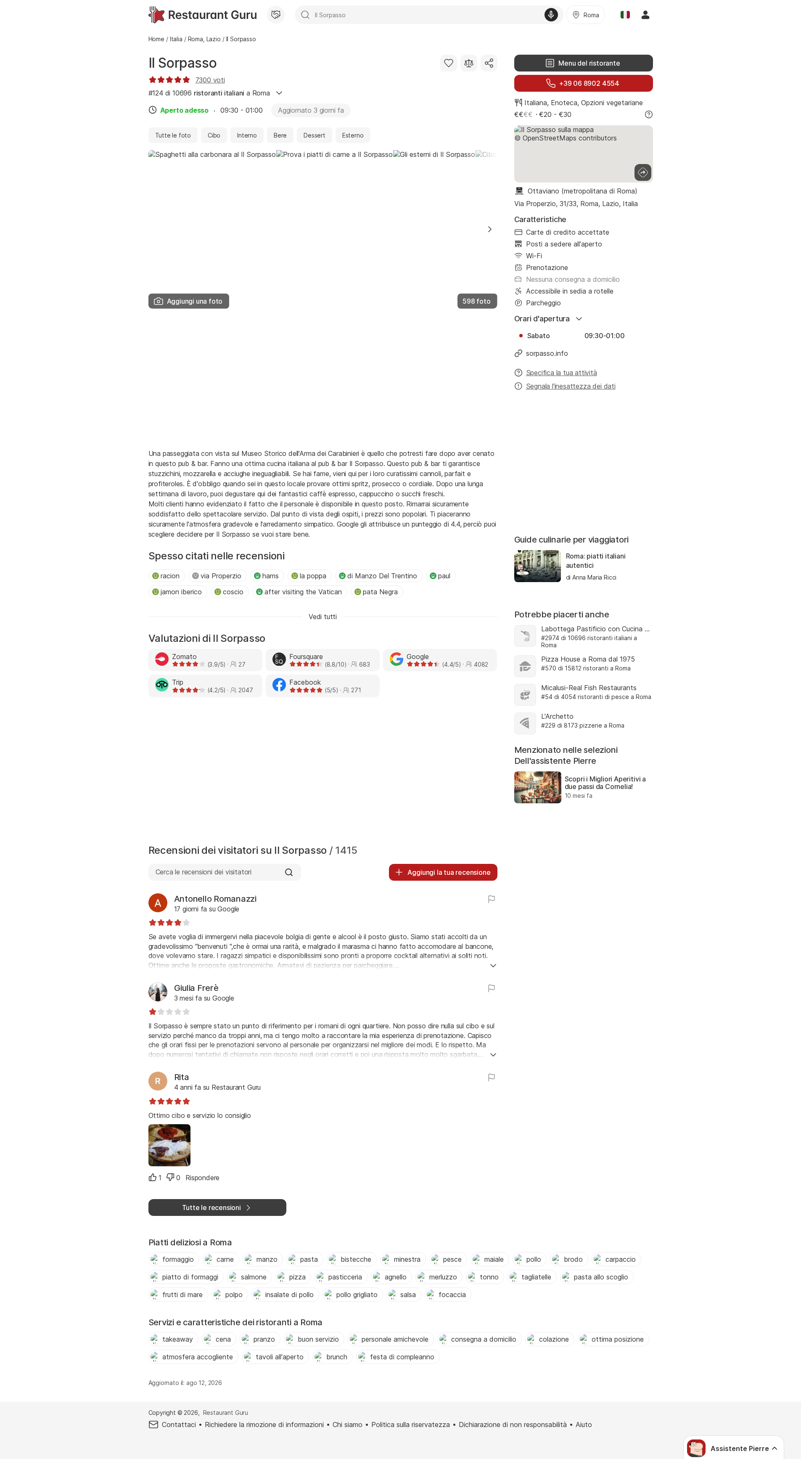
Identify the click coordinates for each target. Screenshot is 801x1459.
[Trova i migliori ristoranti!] (202, 15)
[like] (152, 1177)
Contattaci (179, 1424)
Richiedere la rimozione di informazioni (264, 1424)
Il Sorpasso (182, 63)
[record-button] (551, 14)
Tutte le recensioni (211, 1207)
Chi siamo (347, 1424)
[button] (490, 229)
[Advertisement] (322, 378)
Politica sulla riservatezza (410, 1424)
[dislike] (170, 1177)
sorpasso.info (547, 353)
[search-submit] (305, 15)
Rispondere (202, 1177)
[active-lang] (625, 14)
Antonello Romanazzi (215, 899)
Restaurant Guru (225, 1412)
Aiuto (584, 1424)
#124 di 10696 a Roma (209, 93)
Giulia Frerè (196, 988)
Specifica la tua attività (561, 372)
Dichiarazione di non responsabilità (513, 1424)
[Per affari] (276, 14)
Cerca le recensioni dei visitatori (203, 872)
